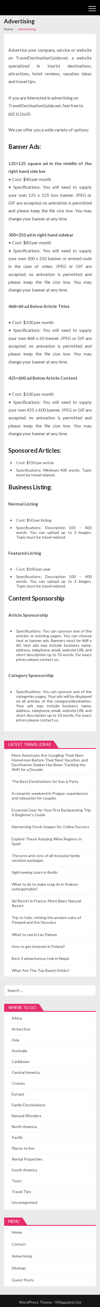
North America (24, 1126)
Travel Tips (21, 1191)
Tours (17, 1180)
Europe (18, 1094)
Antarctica (21, 1029)
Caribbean (20, 1061)
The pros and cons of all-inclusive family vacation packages (46, 858)
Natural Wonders (26, 1115)
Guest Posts (23, 1280)
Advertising (22, 1256)
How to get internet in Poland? (38, 946)
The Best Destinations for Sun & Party (45, 781)
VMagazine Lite (68, 1302)
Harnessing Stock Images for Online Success (50, 826)
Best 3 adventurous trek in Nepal (40, 958)
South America (24, 1169)
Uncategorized (24, 1202)
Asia (15, 1039)
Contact (19, 1244)
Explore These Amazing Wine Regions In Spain (47, 841)
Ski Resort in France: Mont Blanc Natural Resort (46, 903)
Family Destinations (29, 1104)
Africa (17, 1018)
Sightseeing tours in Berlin (35, 872)
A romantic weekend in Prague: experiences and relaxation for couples (50, 795)
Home (17, 1232)
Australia (19, 1050)
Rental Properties (27, 1159)
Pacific (17, 1137)
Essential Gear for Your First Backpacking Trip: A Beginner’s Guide (52, 812)
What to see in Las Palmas (34, 934)
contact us (49, 659)
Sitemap (19, 1268)
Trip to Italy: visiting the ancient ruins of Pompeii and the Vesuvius (46, 920)
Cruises (18, 1083)
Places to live (23, 1148)
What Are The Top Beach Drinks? (41, 970)
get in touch (19, 113)
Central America (26, 1072)
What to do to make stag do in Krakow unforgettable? (45, 886)
